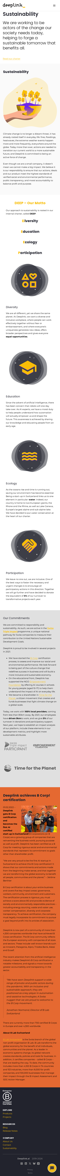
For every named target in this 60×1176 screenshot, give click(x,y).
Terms (30, 1173)
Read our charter (11, 58)
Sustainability (10, 1148)
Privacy (30, 1170)
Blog (5, 1127)
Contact (7, 1145)
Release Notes (10, 1131)
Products (7, 1113)
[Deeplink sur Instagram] (21, 1163)
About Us (7, 1141)
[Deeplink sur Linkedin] (26, 1163)
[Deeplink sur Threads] (38, 1163)
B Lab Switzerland (12, 1039)
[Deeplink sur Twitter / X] (30, 1163)
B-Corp (34, 658)
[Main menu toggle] (54, 5)
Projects (7, 1117)
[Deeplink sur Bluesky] (34, 1163)
